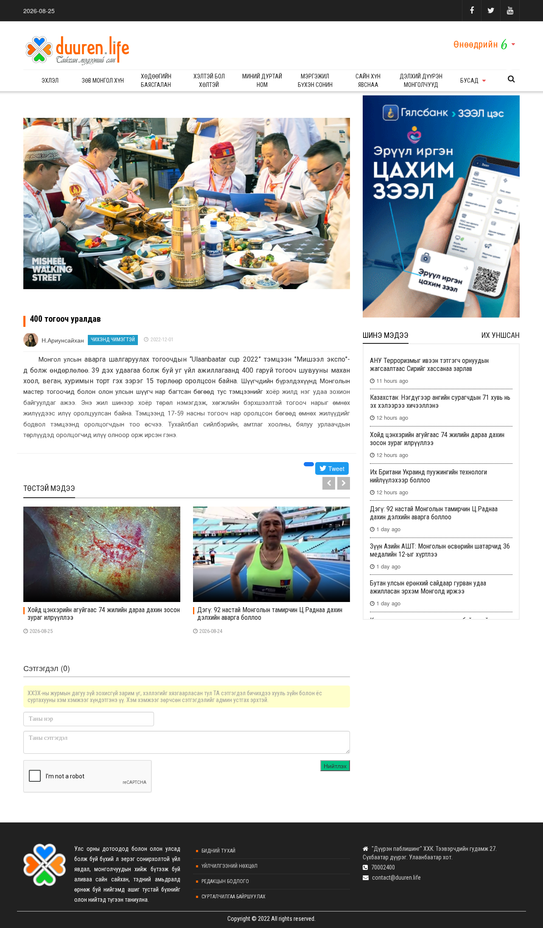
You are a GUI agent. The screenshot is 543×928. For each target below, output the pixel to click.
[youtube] (510, 10)
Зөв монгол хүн (103, 80)
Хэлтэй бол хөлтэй (209, 80)
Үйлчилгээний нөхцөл (230, 866)
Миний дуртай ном (262, 80)
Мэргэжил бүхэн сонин (315, 80)
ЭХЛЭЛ (50, 80)
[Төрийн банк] (441, 206)
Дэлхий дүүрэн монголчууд (421, 80)
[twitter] (490, 10)
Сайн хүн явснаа (368, 80)
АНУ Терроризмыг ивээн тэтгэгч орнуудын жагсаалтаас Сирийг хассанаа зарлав (429, 365)
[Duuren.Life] (76, 48)
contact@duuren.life (396, 877)
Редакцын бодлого (225, 881)
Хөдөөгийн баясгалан (156, 80)
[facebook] (471, 10)
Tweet (335, 468)
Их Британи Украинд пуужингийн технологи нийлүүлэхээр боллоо (428, 476)
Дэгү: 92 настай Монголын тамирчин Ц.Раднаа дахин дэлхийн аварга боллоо (269, 613)
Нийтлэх (335, 765)
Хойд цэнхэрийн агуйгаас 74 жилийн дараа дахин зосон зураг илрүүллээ (104, 613)
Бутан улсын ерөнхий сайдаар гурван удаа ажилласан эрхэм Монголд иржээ (428, 587)
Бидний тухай (218, 851)
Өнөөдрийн (475, 44)
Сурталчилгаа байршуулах (234, 897)
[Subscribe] (511, 79)
